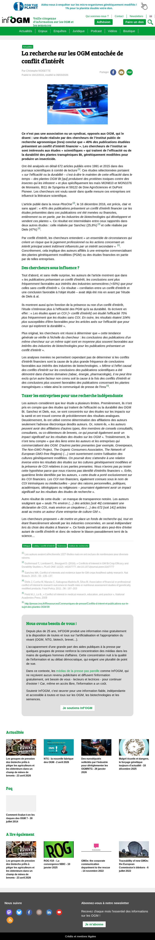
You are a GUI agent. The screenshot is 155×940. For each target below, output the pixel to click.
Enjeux (42, 31)
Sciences (61, 546)
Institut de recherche (78, 546)
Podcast (96, 31)
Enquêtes (60, 31)
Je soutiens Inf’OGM (77, 708)
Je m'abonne (94, 924)
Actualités (25, 31)
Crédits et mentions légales (80, 936)
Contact (119, 16)
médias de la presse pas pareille (77, 671)
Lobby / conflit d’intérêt (44, 546)
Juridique (79, 31)
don (134, 22)
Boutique (129, 31)
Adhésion (103, 22)
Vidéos (112, 31)
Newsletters (136, 16)
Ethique (26, 546)
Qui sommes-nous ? (97, 16)
